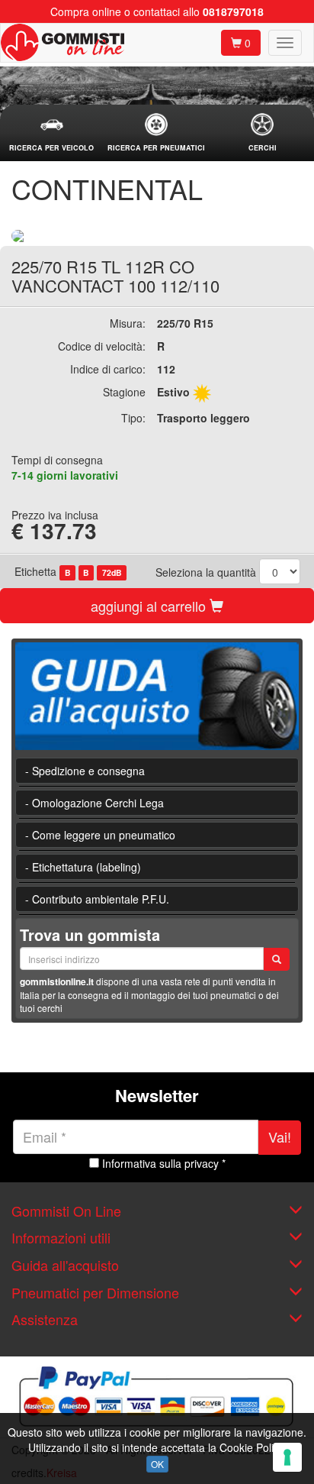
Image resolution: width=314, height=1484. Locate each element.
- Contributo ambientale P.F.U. (97, 899)
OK (157, 1463)
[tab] (51, 133)
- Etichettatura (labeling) (83, 867)
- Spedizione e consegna (85, 770)
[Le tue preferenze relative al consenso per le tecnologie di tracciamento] (287, 1457)
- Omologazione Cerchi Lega (94, 802)
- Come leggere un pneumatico (100, 834)
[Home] (62, 43)
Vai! (279, 1136)
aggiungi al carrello (150, 606)
